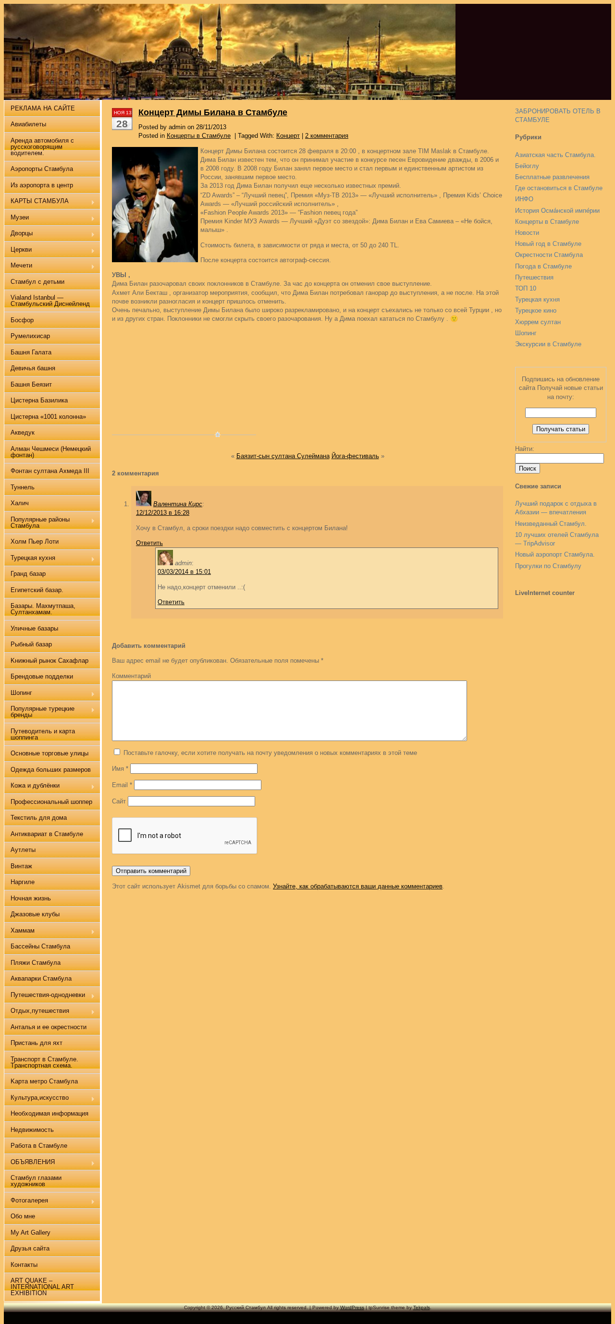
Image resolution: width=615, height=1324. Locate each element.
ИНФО (524, 199)
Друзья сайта (30, 1248)
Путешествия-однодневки (44, 995)
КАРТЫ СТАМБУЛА (36, 201)
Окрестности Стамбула (549, 254)
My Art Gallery (30, 1232)
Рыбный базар (31, 644)
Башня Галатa (31, 352)
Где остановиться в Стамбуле (559, 188)
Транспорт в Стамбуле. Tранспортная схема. (44, 1062)
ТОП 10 (525, 288)
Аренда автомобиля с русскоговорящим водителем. (42, 147)
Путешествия (534, 277)
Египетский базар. (37, 590)
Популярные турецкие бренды (39, 711)
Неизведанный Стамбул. (551, 523)
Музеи (16, 218)
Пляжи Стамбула (36, 962)
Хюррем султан (538, 322)
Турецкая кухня (537, 299)
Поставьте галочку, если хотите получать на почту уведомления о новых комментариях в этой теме (270, 752)
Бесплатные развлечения (552, 177)
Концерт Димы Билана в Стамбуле (212, 112)
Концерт (288, 135)
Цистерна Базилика (39, 400)
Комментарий (131, 676)
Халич (20, 503)
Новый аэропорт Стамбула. (555, 554)
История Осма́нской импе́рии (557, 210)
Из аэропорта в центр (42, 185)
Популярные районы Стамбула (37, 522)
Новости (527, 232)
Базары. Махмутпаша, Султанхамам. (43, 609)
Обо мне (23, 1216)
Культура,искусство (36, 1098)
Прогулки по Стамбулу (548, 566)
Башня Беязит (31, 384)
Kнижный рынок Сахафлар (49, 660)
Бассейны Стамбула (40, 946)
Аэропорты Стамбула (42, 168)
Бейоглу (527, 166)
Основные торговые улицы (49, 753)
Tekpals (421, 1307)
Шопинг (526, 333)
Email (122, 785)
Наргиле (23, 882)
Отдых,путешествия (36, 1011)
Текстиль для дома (39, 817)
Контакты (24, 1264)
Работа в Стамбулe (39, 1145)
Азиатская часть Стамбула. (555, 154)
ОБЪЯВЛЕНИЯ (29, 1162)
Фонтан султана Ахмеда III (50, 470)
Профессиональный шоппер (51, 801)
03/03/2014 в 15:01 (184, 571)
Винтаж (21, 866)
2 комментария (326, 135)
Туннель (23, 487)
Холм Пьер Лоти (35, 541)
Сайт (119, 801)
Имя (120, 768)
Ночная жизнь (31, 898)
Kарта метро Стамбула (44, 1081)
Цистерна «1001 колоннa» (48, 416)
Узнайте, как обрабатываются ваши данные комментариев (358, 886)
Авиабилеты (28, 124)
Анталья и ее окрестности (48, 1027)
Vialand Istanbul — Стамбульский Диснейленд (50, 300)
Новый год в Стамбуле (548, 243)
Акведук (23, 432)
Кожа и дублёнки (32, 786)
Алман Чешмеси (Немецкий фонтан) (51, 452)
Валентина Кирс (177, 504)
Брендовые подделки (42, 676)
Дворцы (18, 234)
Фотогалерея (26, 1201)
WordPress (352, 1307)
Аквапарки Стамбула (41, 978)
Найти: (524, 448)
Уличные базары (34, 628)
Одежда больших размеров (51, 769)
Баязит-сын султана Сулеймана (283, 456)
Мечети (18, 266)
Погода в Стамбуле (543, 266)
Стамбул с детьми (37, 281)
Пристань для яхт (36, 1042)
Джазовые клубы (35, 914)
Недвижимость (32, 1129)
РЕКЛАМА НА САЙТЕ (43, 108)
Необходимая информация (49, 1113)
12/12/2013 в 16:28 (162, 512)
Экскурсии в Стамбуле (548, 344)
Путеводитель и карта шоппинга (43, 734)
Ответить (149, 543)
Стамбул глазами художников (36, 1181)
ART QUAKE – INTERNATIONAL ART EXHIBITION (42, 1287)
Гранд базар (28, 573)
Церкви (18, 250)
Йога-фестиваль (355, 456)
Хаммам (19, 931)
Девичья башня (33, 368)
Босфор (22, 320)
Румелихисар (30, 336)
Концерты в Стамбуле (547, 221)
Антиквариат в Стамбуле (47, 834)
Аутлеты (23, 849)
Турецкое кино (535, 310)
